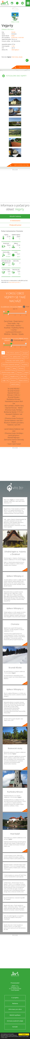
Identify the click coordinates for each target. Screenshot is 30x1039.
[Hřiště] (15, 122)
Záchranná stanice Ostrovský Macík (14, 441)
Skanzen (25, 357)
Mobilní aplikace (15, 1015)
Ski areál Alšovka (13, 389)
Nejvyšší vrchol (14, 376)
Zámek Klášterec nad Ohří (13, 420)
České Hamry (15, 57)
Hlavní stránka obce (24, 67)
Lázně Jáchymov (13, 435)
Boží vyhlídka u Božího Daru (14, 406)
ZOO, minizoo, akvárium (13, 353)
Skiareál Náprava (13, 437)
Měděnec (7, 334)
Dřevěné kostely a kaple (7, 372)
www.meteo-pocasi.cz (15, 282)
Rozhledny (25, 364)
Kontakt (15, 1027)
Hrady (8, 368)
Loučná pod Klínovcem (13, 332)
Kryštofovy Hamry (18, 328)
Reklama (15, 1003)
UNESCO (5, 357)
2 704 (13, 46)
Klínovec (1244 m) (13, 395)
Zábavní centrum (23, 380)
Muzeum (13, 380)
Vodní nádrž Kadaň (14, 444)
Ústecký (13, 32)
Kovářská (7, 328)
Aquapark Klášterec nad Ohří (14, 415)
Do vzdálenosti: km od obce (11, 307)
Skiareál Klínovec (13, 393)
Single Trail (5, 380)
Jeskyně (26, 372)
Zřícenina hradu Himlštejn (14, 433)
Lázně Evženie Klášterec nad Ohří (14, 430)
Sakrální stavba (15, 384)
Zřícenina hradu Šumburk (14, 418)
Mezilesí (14, 334)
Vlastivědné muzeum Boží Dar (14, 402)
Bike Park (23, 376)
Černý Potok (8, 321)
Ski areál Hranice (13, 391)
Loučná (13, 330)
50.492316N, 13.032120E (17, 37)
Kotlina (18, 326)
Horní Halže (10, 326)
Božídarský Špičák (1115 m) (13, 412)
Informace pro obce (15, 1009)
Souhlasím (24, 1034)
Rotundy (19, 372)
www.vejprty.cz (15, 49)
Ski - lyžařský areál (15, 357)
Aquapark (25, 353)
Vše (3, 353)
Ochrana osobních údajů (15, 1021)
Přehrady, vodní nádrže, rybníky (15, 361)
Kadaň (13, 35)
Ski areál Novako (13, 397)
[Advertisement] (15, 186)
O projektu (15, 998)
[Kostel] (15, 111)
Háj (18, 323)
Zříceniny (21, 368)
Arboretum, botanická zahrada (10, 364)
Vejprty (7, 25)
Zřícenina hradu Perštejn (13, 410)
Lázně (5, 376)
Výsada (20, 57)
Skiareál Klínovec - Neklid (13, 408)
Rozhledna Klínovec (13, 399)
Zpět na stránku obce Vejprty (22, 165)
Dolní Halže (12, 323)
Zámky (14, 368)
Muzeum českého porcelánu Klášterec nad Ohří (14, 424)
